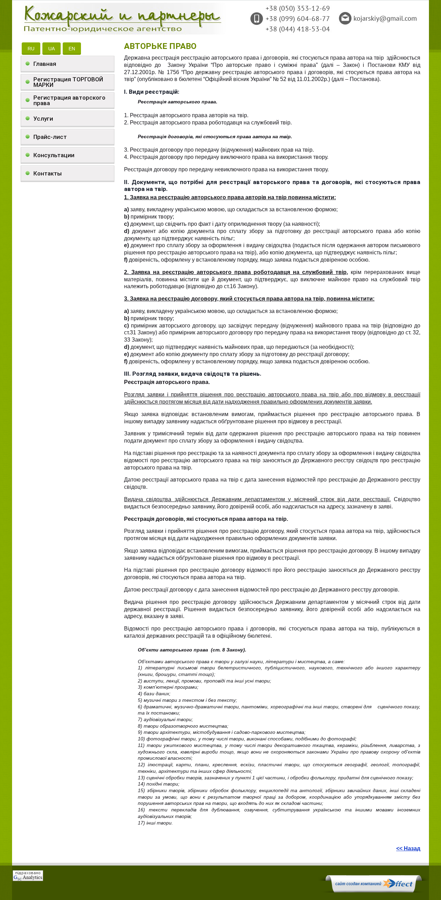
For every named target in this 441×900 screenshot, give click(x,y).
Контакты (47, 173)
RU (31, 48)
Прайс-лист (50, 136)
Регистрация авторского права (69, 100)
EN (72, 48)
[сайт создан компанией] (373, 890)
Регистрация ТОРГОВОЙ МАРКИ (68, 82)
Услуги (43, 118)
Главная (44, 63)
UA (51, 48)
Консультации (53, 155)
